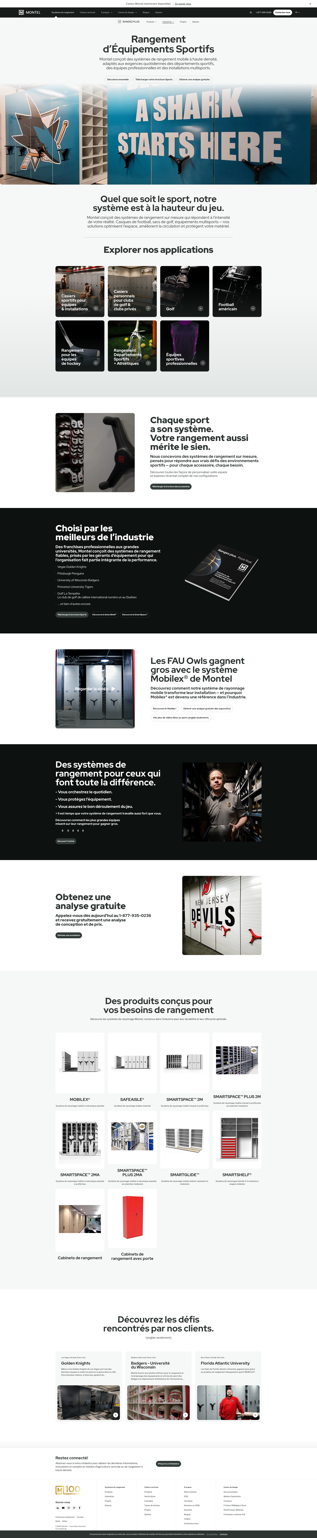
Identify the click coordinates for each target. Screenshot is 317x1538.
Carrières (188, 1501)
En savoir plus (183, 3)
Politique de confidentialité (65, 1517)
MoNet (57, 1521)
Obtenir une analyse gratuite (194, 79)
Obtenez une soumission (68, 935)
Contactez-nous (282, 12)
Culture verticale (87, 12)
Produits (150, 22)
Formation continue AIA (234, 1514)
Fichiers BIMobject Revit (235, 1505)
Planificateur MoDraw (233, 1510)
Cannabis (148, 1501)
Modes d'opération (232, 1496)
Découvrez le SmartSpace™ (135, 614)
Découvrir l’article (65, 841)
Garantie (188, 1510)
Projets (183, 22)
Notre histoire (190, 1492)
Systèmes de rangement (63, 12)
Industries (167, 22)
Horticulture (149, 1496)
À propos (105, 12)
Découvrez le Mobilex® (165, 708)
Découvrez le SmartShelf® (104, 614)
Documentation (231, 1492)
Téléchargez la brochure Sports (72, 614)
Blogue (146, 12)
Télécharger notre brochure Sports (153, 79)
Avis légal (80, 1517)
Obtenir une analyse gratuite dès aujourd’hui (207, 708)
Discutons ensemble (118, 79)
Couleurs (228, 1501)
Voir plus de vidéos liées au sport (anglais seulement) (181, 717)
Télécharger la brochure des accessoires (171, 486)
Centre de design (126, 12)
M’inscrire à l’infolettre (168, 1463)
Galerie (158, 12)
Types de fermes (152, 1505)
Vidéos (187, 1519)
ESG (186, 1496)
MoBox (64, 1521)
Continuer (223, 1534)
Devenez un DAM (191, 1505)
